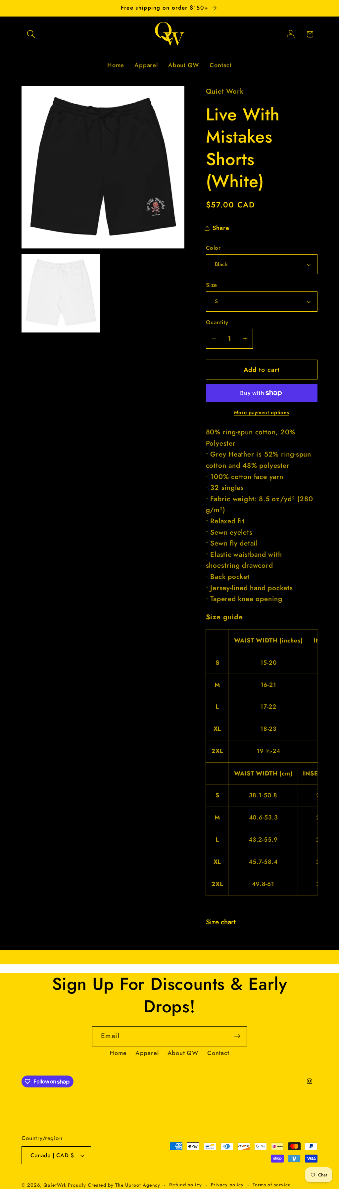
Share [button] (221, 228)
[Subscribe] (237, 1036)
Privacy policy (227, 1184)
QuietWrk (55, 1185)
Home (118, 1053)
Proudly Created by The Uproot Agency (114, 1185)
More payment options (261, 412)
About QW (183, 1053)
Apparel (147, 1053)
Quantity (217, 322)
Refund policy (185, 1184)
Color (213, 248)
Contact (218, 1053)
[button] (31, 34)
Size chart (221, 922)
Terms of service (272, 1184)
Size (211, 285)
